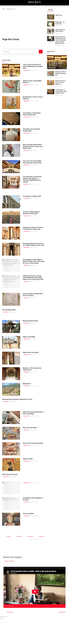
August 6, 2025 (33, 117)
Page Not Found (11, 9)
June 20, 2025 (33, 231)
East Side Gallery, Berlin (9, 310)
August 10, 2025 (33, 70)
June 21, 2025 (33, 198)
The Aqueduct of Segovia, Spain (32, 196)
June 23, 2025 (33, 184)
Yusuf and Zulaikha (28, 513)
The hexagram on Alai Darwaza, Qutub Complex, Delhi (61, 91)
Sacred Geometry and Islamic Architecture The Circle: (17, 399)
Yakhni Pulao (58, 15)
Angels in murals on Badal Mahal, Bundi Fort (60, 73)
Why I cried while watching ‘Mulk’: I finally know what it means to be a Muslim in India (33, 146)
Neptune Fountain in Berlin (30, 321)
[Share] (2, 616)
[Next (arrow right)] (2, 618)
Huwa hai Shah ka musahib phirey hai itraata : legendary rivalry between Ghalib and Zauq (60, 40)
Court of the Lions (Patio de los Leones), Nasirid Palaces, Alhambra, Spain (33, 66)
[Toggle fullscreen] (4, 616)
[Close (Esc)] (0, 616)
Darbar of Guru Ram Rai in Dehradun (33, 443)
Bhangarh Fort (27, 383)
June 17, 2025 (33, 281)
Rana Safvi (26, 70)
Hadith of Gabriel (28, 459)
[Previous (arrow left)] (0, 618)
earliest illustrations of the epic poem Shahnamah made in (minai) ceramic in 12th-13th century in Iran (33, 277)
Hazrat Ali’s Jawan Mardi (30, 427)
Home (3, 9)
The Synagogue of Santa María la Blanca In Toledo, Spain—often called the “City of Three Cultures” (33, 261)
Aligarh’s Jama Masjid (29, 337)
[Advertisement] (23, 23)
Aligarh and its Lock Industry (31, 352)
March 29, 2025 (33, 385)
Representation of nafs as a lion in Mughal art (60, 82)
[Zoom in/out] (6, 616)
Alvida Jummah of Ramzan (10, 474)
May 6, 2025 (32, 339)
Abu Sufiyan (61, 612)
